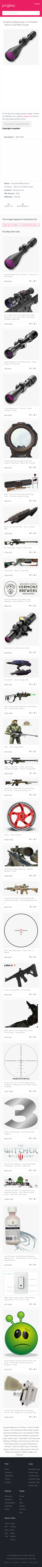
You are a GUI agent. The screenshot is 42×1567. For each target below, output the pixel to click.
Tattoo (12, 1540)
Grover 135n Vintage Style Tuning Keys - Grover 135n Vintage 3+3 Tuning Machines (20, 1411)
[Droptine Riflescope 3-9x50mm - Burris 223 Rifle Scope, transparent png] (21, 47)
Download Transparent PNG (17, 124)
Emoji (12, 1523)
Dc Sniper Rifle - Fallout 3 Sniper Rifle (18, 548)
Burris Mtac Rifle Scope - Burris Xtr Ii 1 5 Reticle (19, 951)
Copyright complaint (11, 128)
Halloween (8, 1499)
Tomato (7, 1479)
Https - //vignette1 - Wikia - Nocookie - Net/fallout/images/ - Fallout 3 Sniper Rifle (19, 768)
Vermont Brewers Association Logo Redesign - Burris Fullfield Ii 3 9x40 (17, 600)
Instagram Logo (34, 1469)
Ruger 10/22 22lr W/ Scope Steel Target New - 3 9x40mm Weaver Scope (19, 495)
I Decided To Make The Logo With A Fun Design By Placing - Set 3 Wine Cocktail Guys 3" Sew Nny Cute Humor (19, 1192)
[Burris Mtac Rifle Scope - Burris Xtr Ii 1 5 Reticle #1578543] (21, 930)
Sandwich (8, 1472)
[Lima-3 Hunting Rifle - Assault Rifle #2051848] (21, 975)
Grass (7, 1530)
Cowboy (22, 1509)
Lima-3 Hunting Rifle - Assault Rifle (17, 990)
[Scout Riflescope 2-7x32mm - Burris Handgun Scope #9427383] (21, 390)
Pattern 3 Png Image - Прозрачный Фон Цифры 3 (19, 1133)
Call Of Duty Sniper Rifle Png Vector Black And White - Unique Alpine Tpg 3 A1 (19, 789)
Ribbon (13, 1536)
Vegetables (9, 1476)
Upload (37, 4)
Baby (21, 1503)
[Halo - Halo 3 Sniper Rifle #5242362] (21, 732)
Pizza (7, 1469)
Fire (6, 1527)
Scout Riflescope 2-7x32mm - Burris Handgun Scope (18, 409)
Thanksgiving (10, 1503)
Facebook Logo (34, 1479)
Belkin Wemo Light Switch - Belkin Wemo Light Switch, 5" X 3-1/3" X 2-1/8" (19, 1299)
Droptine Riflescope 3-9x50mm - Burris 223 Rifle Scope (20, 275)
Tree (6, 1536)
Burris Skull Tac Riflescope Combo (17, 648)
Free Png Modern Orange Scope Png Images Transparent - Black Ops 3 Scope (19, 462)
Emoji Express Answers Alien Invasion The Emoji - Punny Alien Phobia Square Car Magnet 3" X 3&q (20, 1363)
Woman (22, 1506)
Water (12, 1533)
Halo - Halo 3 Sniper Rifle (13, 747)
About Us (7, 1562)
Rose (12, 1530)
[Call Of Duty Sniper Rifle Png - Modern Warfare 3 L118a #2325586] (21, 856)
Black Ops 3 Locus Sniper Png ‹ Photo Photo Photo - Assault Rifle (18, 1031)
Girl (20, 1499)
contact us (27, 116)
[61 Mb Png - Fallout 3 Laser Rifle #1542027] (21, 563)
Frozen (21, 1496)
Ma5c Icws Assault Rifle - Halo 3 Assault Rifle (19, 528)
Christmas (8, 1496)
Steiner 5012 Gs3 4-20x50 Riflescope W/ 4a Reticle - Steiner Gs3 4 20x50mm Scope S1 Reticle (20, 1085)
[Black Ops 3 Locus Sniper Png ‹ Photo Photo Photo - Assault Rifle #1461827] (21, 1014)
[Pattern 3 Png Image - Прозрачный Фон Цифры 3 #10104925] (21, 1113)
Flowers (13, 1527)
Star (6, 1533)
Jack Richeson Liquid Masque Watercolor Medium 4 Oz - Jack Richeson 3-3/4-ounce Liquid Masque (20, 1258)
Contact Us (16, 1562)
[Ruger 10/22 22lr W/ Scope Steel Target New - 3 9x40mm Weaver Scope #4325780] (21, 482)
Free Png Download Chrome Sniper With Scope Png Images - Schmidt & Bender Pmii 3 (20, 900)
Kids (21, 1512)
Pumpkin (8, 1482)
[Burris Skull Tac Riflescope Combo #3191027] (21, 629)
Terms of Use (33, 1562)
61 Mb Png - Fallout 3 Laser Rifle (16, 570)
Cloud (7, 1523)
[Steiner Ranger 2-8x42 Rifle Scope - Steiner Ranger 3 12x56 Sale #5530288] (21, 344)
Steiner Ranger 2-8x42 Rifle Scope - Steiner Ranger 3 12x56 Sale (20, 363)
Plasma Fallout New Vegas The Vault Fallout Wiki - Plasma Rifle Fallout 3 (20, 707)
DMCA (24, 1562)
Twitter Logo (33, 1472)
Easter (7, 1509)
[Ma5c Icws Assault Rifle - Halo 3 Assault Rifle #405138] (21, 515)
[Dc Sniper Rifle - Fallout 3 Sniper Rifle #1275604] (21, 542)
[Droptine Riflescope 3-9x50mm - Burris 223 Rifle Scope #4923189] (21, 254)
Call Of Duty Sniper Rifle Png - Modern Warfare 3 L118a (18, 870)
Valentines (8, 1506)
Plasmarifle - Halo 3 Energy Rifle (16, 680)
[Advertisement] (21, 87)
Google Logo (33, 1485)
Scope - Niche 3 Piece (12, 835)
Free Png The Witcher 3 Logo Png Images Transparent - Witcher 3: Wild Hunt (20, 1165)
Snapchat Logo (34, 1482)
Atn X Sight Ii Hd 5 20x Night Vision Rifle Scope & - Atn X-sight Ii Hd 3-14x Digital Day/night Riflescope (19, 317)
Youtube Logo (33, 1476)
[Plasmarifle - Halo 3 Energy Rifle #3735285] (21, 668)
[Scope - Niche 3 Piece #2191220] (21, 817)
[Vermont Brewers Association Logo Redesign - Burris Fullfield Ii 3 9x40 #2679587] (21, 589)
